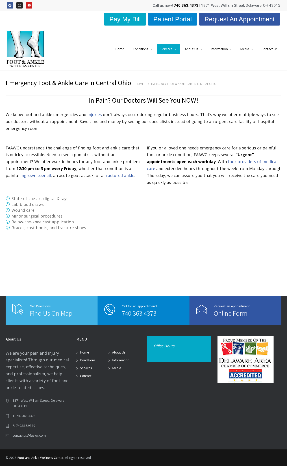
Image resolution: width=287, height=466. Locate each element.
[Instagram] (19, 5)
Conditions (140, 49)
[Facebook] (10, 5)
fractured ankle (119, 175)
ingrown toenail (35, 175)
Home (119, 49)
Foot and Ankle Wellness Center (40, 457)
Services (166, 49)
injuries (94, 114)
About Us (191, 49)
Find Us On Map (51, 313)
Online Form (231, 313)
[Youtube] (29, 5)
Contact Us (269, 49)
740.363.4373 (139, 313)
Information (219, 49)
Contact (85, 376)
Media (244, 49)
